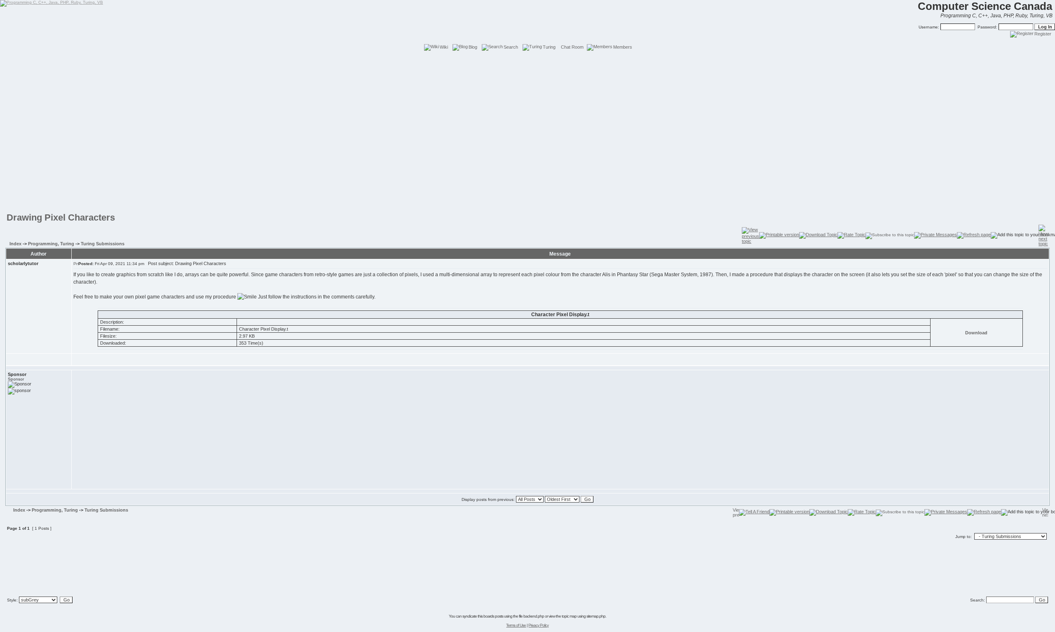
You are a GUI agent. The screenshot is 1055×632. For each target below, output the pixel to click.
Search (511, 47)
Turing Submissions (102, 243)
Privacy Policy (538, 625)
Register (1042, 33)
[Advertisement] (527, 70)
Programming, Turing (51, 243)
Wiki (444, 47)
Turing (549, 47)
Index (15, 243)
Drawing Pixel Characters (61, 217)
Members (622, 47)
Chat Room (572, 47)
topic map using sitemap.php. (584, 616)
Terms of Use (516, 625)
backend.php (533, 616)
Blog (473, 47)
